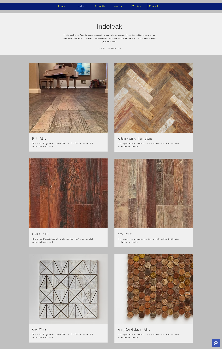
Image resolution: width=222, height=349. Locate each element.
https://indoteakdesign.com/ (109, 48)
